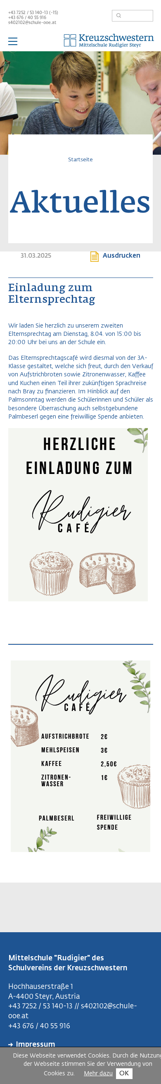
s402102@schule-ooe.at (32, 23)
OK (124, 1073)
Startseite (80, 160)
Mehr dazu (98, 1074)
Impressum (35, 1044)
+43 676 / (18, 18)
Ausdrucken (121, 256)
